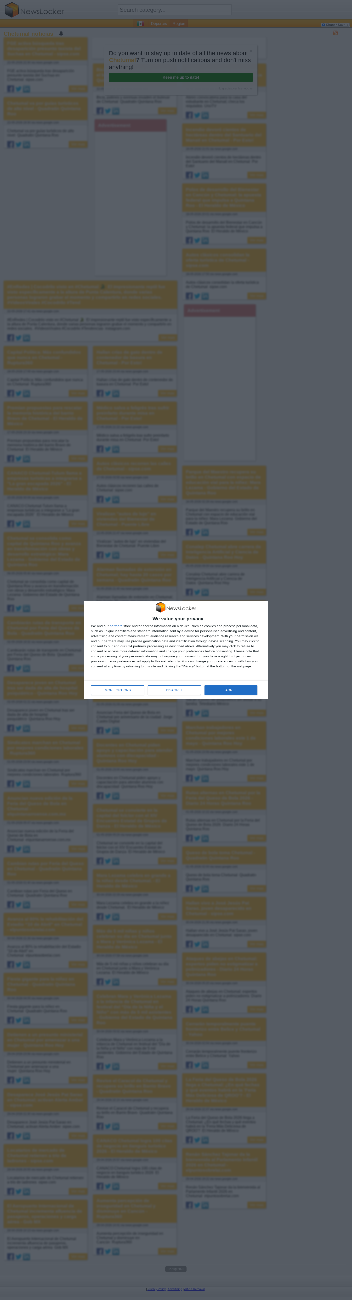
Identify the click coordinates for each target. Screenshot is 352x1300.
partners (116, 626)
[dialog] (176, 650)
